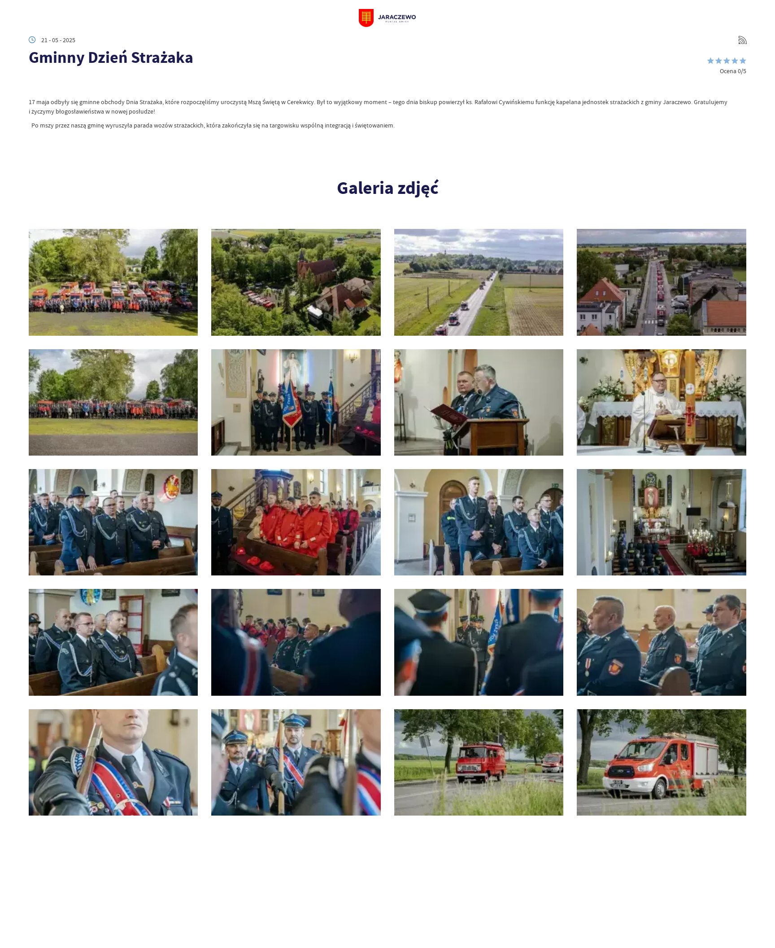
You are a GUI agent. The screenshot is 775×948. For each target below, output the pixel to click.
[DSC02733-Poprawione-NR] (113, 522)
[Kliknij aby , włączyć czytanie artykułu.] (36, 83)
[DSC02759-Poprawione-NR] (661, 522)
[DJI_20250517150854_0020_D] (295, 282)
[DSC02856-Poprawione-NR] (113, 762)
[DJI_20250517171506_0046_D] (661, 282)
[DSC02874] (478, 762)
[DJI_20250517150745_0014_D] (113, 282)
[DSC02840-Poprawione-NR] (661, 642)
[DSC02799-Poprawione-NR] (295, 642)
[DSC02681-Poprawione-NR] (295, 402)
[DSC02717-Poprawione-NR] (661, 402)
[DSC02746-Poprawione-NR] (295, 522)
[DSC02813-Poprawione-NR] (478, 642)
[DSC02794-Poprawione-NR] (113, 642)
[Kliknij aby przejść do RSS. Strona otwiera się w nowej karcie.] (743, 39)
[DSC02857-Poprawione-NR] (295, 762)
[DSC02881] (661, 762)
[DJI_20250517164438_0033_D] (478, 282)
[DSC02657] (113, 402)
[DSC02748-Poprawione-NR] (478, 522)
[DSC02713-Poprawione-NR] (478, 402)
